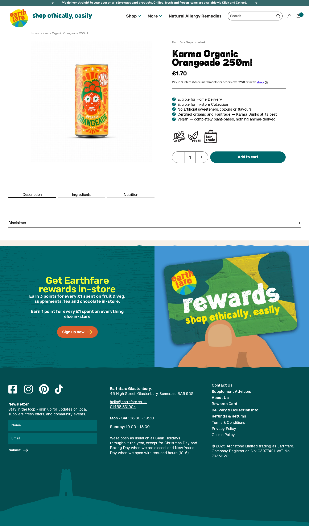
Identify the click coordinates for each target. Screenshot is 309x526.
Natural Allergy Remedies (195, 16)
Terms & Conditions (228, 422)
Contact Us (222, 385)
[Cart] (298, 16)
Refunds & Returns (229, 416)
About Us (220, 397)
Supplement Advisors (231, 391)
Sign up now (73, 332)
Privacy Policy (224, 428)
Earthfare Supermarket (188, 42)
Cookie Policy (223, 434)
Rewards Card (224, 403)
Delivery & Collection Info (235, 410)
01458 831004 (123, 406)
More (153, 16)
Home (35, 33)
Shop (131, 16)
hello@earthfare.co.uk (128, 401)
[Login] (289, 16)
